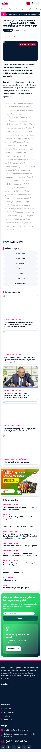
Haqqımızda (9, 712)
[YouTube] (19, 747)
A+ (10, 36)
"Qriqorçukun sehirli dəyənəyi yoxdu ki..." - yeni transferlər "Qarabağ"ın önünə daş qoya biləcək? (19, 324)
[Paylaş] (14, 36)
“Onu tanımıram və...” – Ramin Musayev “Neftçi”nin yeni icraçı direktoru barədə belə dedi (17, 395)
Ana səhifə (8, 709)
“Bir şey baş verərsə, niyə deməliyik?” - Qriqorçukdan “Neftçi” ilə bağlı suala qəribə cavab (20, 360)
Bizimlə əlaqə (9, 720)
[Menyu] (38, 3)
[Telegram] (29, 747)
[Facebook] (8, 747)
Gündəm (4, 9)
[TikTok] (14, 747)
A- (6, 36)
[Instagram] (3, 747)
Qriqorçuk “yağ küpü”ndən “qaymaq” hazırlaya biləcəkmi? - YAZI (20, 430)
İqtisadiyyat (20, 9)
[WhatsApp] (24, 747)
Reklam (7, 716)
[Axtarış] (33, 3)
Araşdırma (30, 9)
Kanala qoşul (13, 649)
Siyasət (11, 9)
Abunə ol (20, 618)
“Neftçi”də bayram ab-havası (16, 462)
